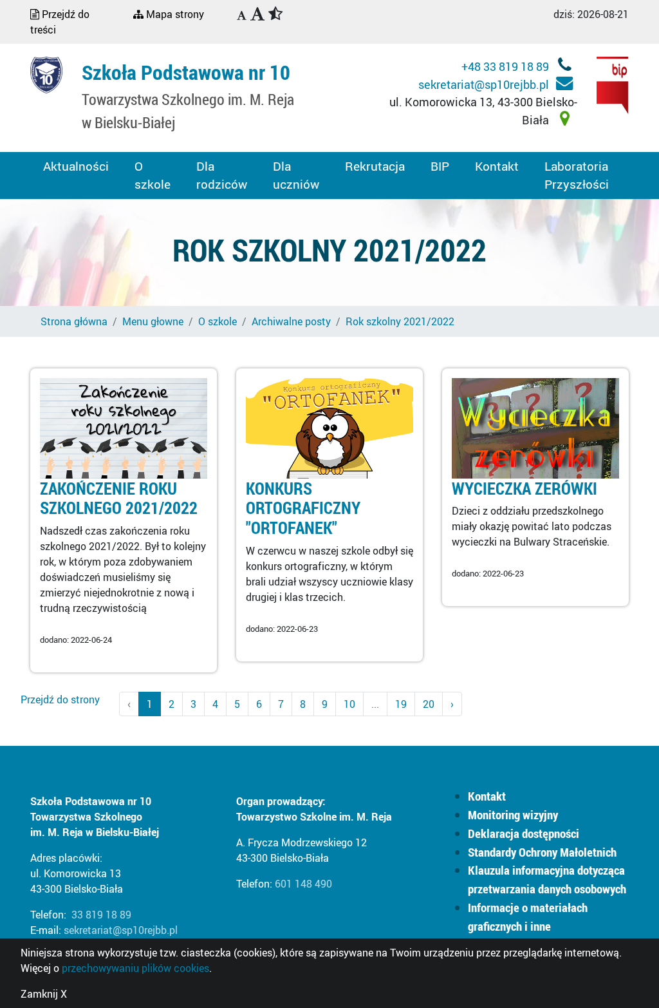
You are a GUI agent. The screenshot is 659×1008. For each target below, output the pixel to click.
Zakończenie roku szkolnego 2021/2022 (119, 498)
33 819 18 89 (101, 915)
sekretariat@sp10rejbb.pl (485, 84)
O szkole (153, 175)
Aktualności (76, 166)
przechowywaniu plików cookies (135, 968)
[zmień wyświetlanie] (263, 14)
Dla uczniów (296, 175)
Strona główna (74, 321)
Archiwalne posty (291, 321)
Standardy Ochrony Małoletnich (542, 852)
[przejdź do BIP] (613, 84)
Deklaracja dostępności (523, 833)
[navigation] (241, 16)
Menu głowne (152, 321)
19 (401, 704)
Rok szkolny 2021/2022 (400, 321)
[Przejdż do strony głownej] (46, 74)
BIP (440, 166)
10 (349, 704)
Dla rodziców (221, 175)
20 (428, 704)
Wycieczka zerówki (524, 489)
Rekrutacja (375, 166)
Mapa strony (174, 14)
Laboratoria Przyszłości (576, 175)
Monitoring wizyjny (513, 814)
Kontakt (497, 166)
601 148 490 (303, 884)
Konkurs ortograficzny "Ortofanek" (303, 508)
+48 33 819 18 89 (506, 66)
